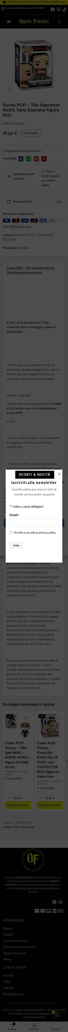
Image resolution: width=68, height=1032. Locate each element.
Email (14, 515)
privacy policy (47, 532)
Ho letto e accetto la (35, 532)
